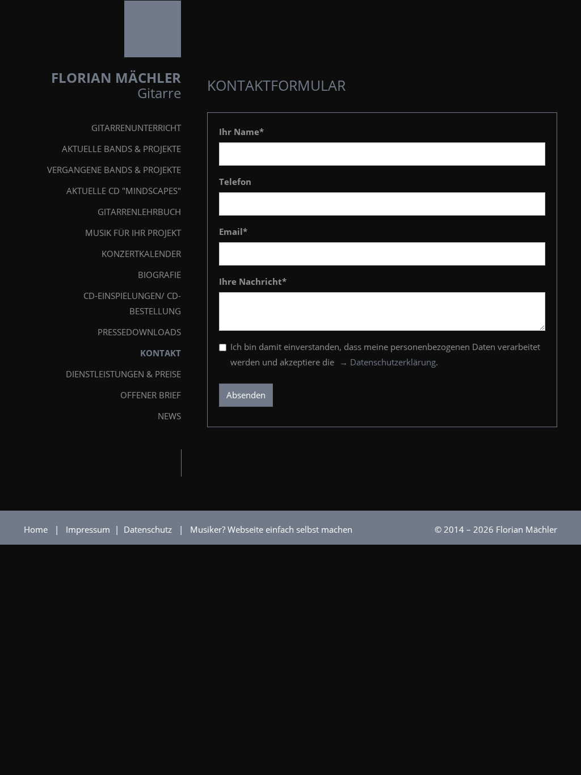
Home (36, 529)
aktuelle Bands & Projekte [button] (121, 148)
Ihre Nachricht (253, 281)
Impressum (89, 529)
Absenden (246, 395)
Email (233, 231)
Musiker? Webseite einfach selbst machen (271, 529)
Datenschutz (149, 529)
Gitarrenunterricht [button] (136, 127)
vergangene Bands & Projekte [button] (114, 169)
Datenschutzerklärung (393, 362)
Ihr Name (241, 131)
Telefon (235, 181)
